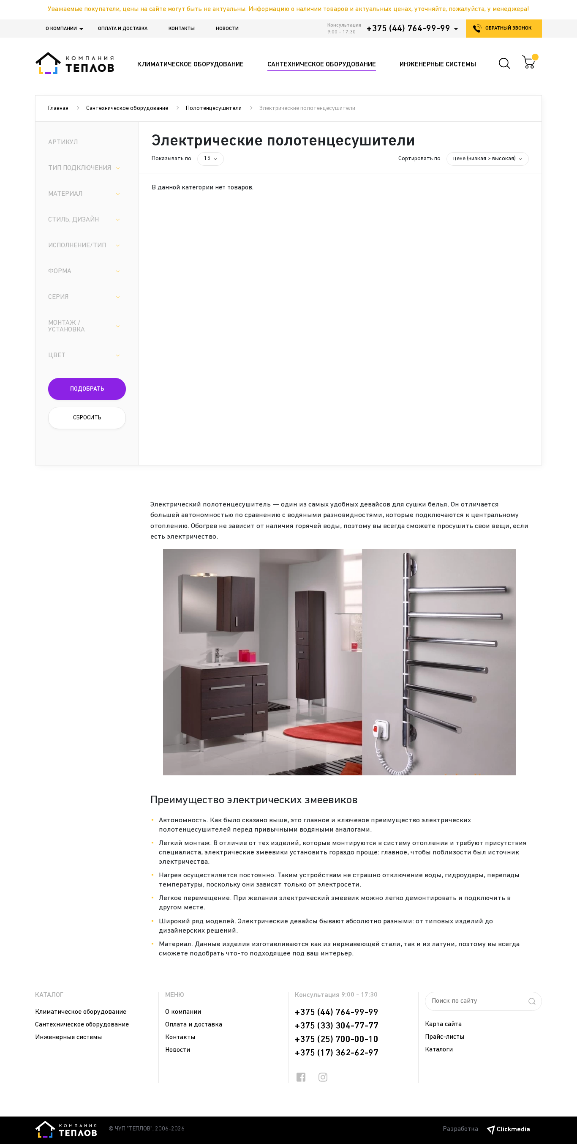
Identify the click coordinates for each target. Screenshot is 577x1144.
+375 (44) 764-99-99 (408, 28)
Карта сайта (443, 1024)
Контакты (182, 28)
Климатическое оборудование (80, 1012)
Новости (227, 28)
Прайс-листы (444, 1037)
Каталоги (439, 1049)
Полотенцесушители (214, 108)
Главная (58, 108)
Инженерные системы (68, 1037)
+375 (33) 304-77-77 (336, 1026)
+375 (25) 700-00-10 (336, 1039)
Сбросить (87, 418)
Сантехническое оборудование (127, 108)
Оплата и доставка (122, 28)
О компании (61, 28)
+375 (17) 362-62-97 (336, 1053)
